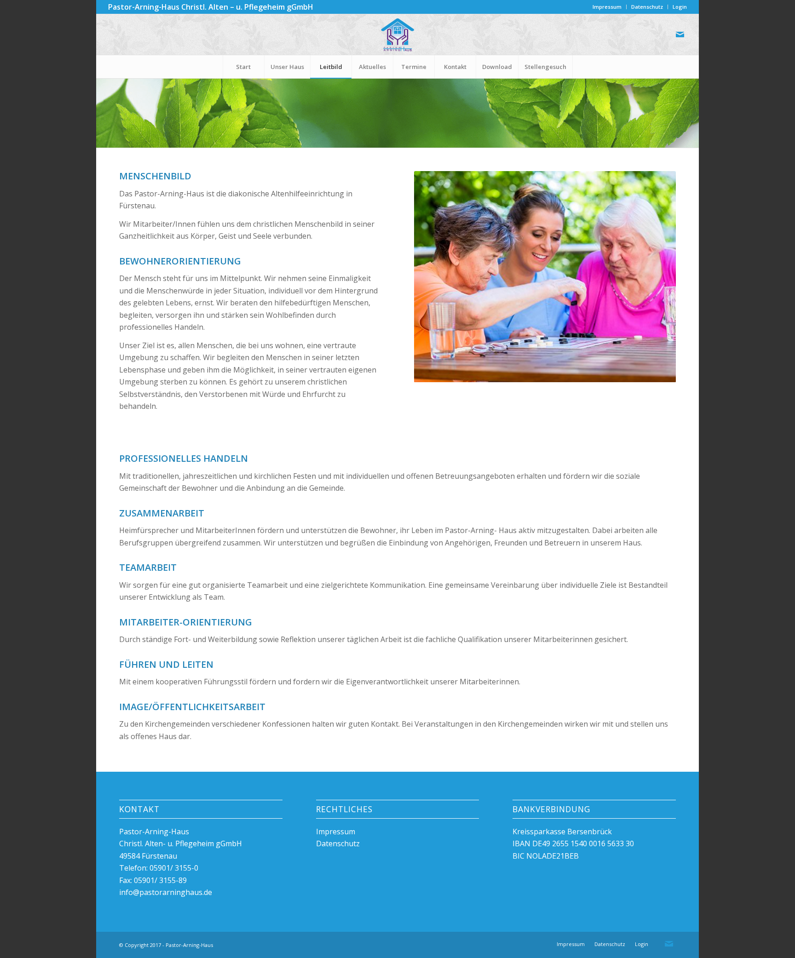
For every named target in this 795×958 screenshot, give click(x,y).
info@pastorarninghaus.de (165, 892)
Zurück (423, 277)
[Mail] (680, 34)
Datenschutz (647, 6)
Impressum (607, 6)
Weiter (667, 277)
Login (680, 6)
